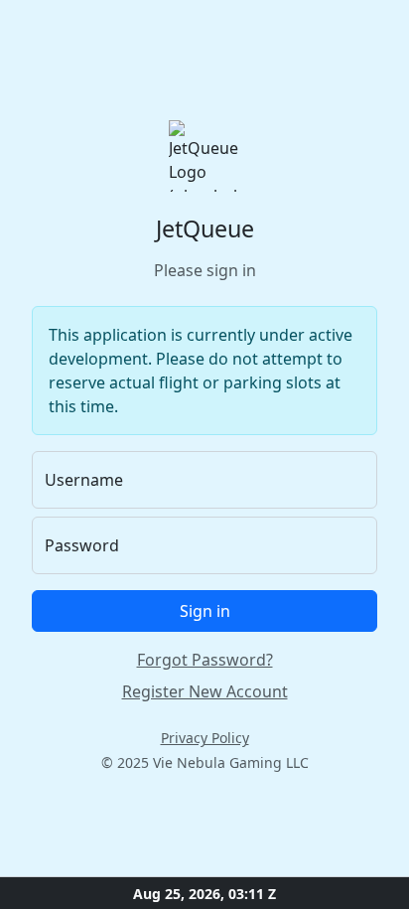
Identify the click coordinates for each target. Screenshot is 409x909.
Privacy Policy (205, 737)
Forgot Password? (205, 660)
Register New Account (205, 691)
